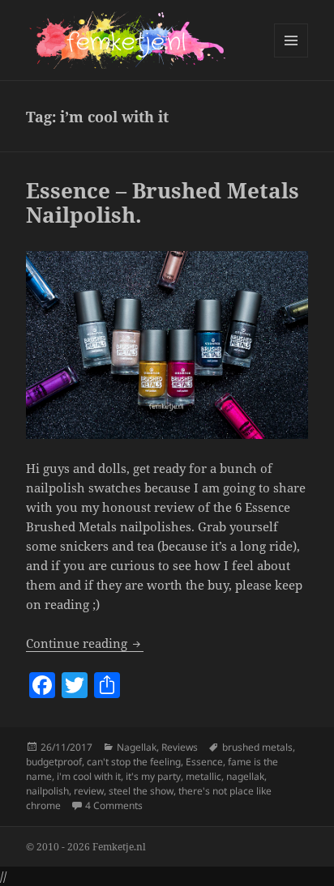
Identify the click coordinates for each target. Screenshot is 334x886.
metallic (203, 776)
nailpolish (47, 791)
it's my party (153, 776)
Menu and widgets (291, 57)
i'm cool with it (89, 776)
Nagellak (136, 747)
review (89, 791)
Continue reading (84, 643)
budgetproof (54, 762)
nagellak (245, 776)
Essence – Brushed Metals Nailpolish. (162, 202)
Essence (204, 762)
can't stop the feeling (134, 762)
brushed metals (257, 747)
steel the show (141, 791)
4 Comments (114, 805)
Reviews (179, 747)
